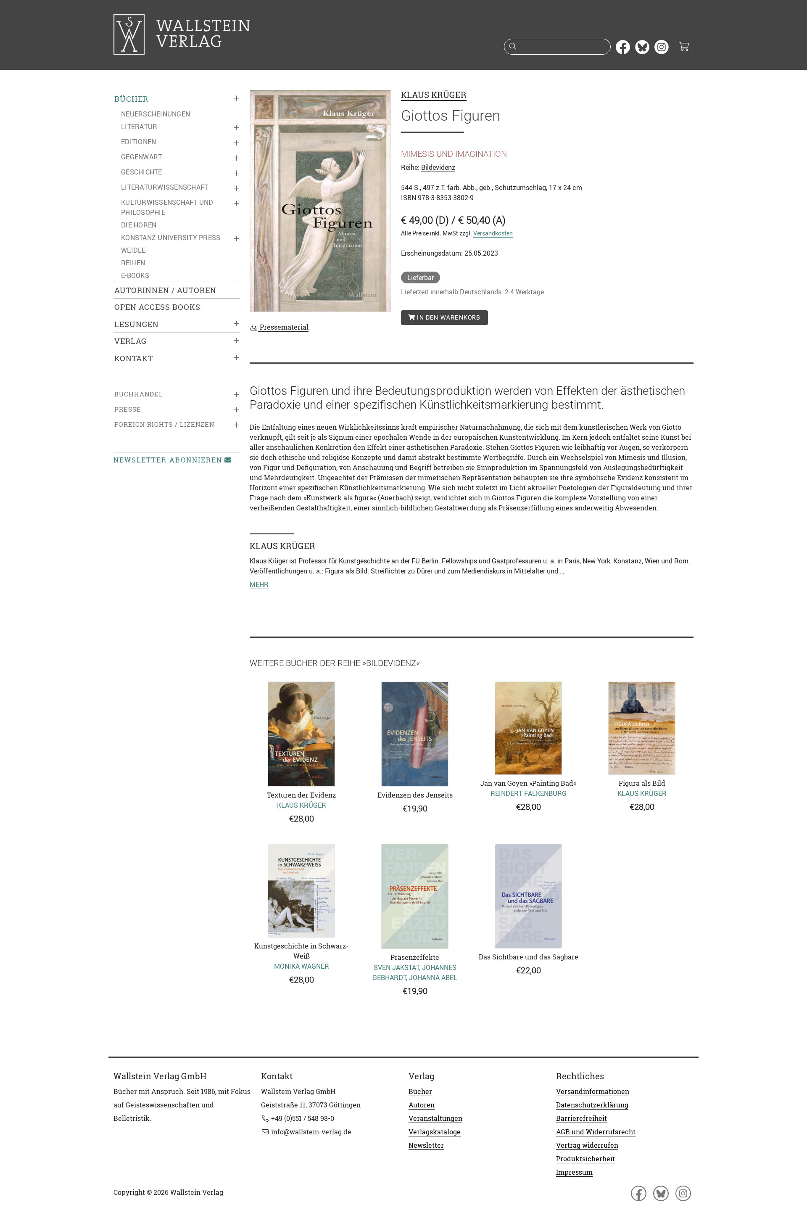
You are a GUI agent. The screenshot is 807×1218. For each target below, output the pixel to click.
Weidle (133, 250)
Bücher (131, 99)
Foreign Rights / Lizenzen (164, 424)
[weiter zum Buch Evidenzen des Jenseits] (415, 734)
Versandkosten (493, 233)
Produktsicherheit (585, 1158)
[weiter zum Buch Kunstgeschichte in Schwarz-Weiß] (301, 891)
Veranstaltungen (435, 1118)
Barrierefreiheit (581, 1118)
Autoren (422, 1105)
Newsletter (426, 1145)
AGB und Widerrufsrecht (596, 1131)
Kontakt (133, 358)
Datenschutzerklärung (592, 1105)
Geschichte (141, 172)
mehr (259, 584)
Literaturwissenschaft (164, 187)
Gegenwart (141, 156)
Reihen (133, 262)
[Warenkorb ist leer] (684, 47)
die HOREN (138, 225)
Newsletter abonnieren (167, 460)
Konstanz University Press (170, 237)
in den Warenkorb (447, 317)
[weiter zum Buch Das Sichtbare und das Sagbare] (528, 896)
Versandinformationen (592, 1091)
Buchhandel (138, 394)
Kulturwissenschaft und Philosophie (167, 207)
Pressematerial (283, 327)
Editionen (138, 141)
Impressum (574, 1172)
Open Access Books (157, 307)
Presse (127, 409)
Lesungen (136, 324)
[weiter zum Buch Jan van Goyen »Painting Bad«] (528, 728)
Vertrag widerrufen (587, 1145)
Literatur (139, 126)
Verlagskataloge (435, 1131)
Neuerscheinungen (155, 114)
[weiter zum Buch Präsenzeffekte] (415, 896)
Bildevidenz (438, 167)
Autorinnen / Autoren (165, 290)
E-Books (135, 275)
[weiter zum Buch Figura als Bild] (642, 728)
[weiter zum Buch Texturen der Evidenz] (301, 734)
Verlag (130, 341)
